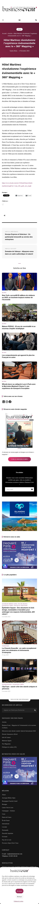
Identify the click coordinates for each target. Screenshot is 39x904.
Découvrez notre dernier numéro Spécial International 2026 (19, 731)
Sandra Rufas (13, 51)
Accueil (4, 33)
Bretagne (4, 804)
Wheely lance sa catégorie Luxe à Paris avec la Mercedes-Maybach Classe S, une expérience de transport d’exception (19, 386)
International (7, 684)
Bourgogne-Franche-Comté (9, 801)
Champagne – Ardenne (8, 811)
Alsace (4, 794)
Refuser (19, 896)
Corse (3, 814)
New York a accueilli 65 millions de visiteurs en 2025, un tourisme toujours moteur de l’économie (18, 297)
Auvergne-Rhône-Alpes (9, 603)
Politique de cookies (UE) (9, 747)
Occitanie (4, 836)
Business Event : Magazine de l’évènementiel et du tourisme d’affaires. (19, 727)
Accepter (19, 891)
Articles (10, 33)
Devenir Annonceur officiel (10, 734)
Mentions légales (6, 740)
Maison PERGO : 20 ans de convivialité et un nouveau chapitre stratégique (19, 327)
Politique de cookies (18, 901)
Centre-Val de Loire (7, 807)
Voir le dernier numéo (19, 459)
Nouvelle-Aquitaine (21, 605)
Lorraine (4, 827)
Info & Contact (6, 737)
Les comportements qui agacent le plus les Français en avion (18, 356)
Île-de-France (22, 603)
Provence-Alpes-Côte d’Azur (10, 843)
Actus (19, 29)
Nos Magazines (6, 744)
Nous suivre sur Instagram (19, 699)
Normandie (5, 645)
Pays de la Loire (6, 840)
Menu (20, 20)
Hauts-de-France (6, 817)
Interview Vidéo (7, 605)
